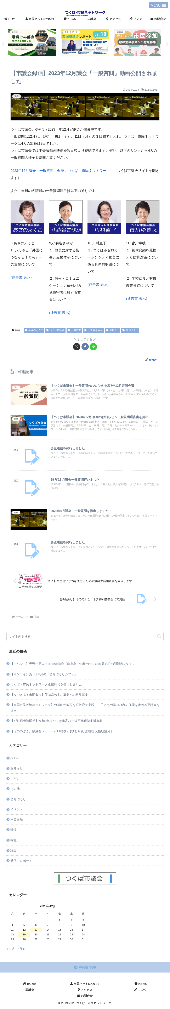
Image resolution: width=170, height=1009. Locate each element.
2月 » (21, 949)
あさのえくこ (35, 330)
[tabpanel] (61, 43)
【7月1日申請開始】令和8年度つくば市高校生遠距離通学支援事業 (56, 721)
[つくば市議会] (85, 878)
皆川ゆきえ (132, 330)
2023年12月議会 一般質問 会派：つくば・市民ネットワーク (60, 171)
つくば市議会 (57, 330)
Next (167, 44)
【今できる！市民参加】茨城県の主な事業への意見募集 (49, 694)
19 (24, 934)
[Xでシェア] (76, 346)
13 (36, 929)
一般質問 (76, 330)
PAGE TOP (87, 967)
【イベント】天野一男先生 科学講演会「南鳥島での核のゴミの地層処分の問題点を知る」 (73, 664)
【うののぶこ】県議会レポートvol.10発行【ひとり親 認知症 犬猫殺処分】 (61, 731)
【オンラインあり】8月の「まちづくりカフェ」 (43, 674)
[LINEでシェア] (93, 346)
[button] (159, 636)
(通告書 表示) (21, 277)
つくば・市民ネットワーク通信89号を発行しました (46, 684)
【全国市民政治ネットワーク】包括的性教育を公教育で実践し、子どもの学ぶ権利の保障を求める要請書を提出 (85, 707)
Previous (3, 44)
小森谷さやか (95, 330)
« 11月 (10, 949)
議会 (17, 330)
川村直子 (114, 330)
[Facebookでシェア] (85, 346)
